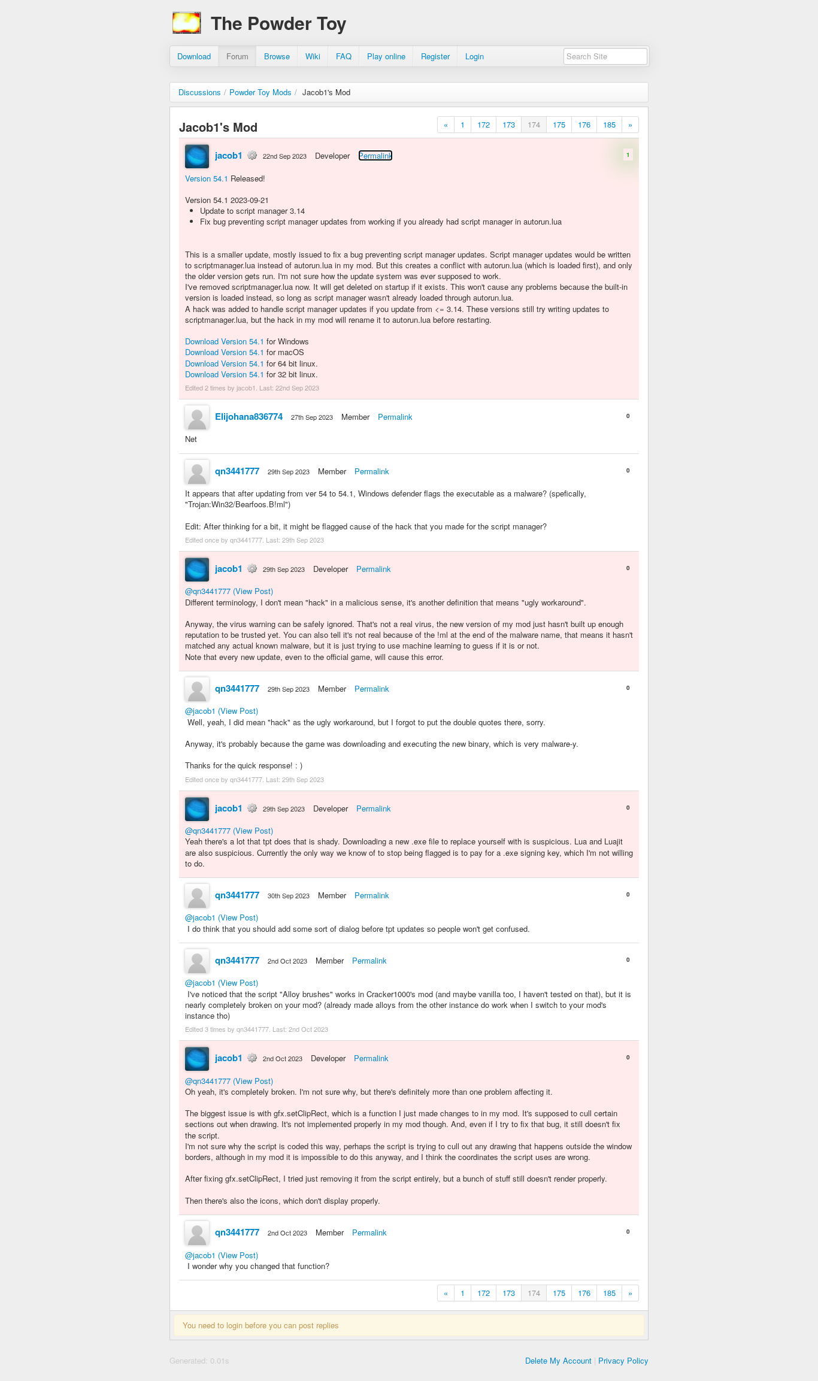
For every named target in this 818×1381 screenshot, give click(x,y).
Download (194, 56)
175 (559, 124)
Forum (237, 56)
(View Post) (253, 590)
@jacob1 (200, 710)
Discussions (199, 92)
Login (474, 56)
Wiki (312, 56)
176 (584, 124)
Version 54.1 (206, 178)
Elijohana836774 (249, 416)
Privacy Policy (623, 1360)
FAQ (344, 56)
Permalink (375, 155)
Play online (386, 56)
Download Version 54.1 (224, 341)
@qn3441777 (208, 590)
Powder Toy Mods (260, 92)
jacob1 (229, 155)
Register (435, 56)
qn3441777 (237, 470)
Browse (277, 56)
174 (534, 124)
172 (483, 124)
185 (609, 124)
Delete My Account (558, 1360)
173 (508, 124)
